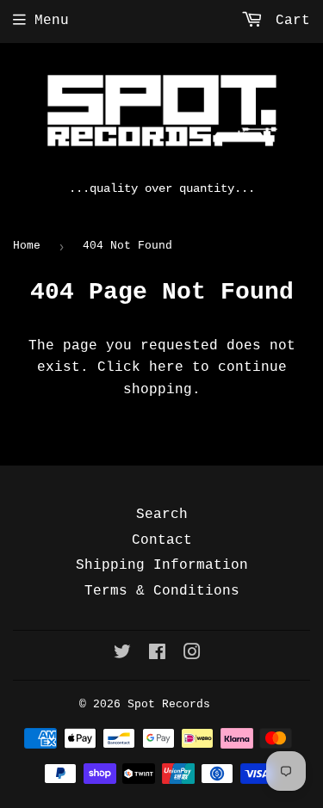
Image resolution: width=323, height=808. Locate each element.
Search (162, 514)
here (166, 367)
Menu (51, 20)
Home (26, 245)
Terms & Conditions (161, 591)
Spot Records (168, 704)
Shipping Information (162, 565)
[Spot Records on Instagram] (192, 655)
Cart (288, 20)
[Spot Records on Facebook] (157, 655)
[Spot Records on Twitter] (122, 655)
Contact (162, 540)
